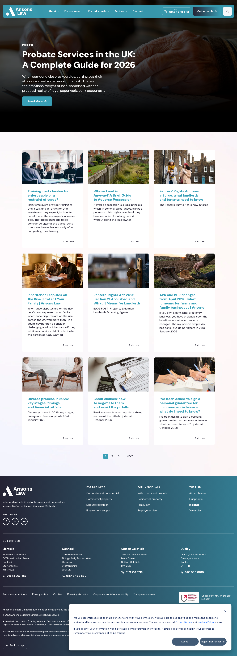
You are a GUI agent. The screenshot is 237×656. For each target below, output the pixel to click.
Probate (27, 45)
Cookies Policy (206, 622)
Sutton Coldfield (132, 549)
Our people (196, 499)
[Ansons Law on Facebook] (6, 521)
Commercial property (99, 499)
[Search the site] (227, 11)
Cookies (57, 594)
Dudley (185, 549)
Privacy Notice (184, 622)
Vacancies (195, 510)
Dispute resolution (97, 505)
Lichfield (8, 549)
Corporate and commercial (102, 493)
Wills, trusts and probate (152, 493)
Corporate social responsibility (111, 594)
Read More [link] (35, 101)
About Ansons (197, 493)
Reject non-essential (213, 641)
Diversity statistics (77, 594)
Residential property (150, 499)
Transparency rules (144, 594)
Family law (144, 505)
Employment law (147, 510)
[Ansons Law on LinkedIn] (15, 521)
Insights (194, 505)
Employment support (99, 510)
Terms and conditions (15, 594)
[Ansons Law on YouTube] (24, 521)
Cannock (68, 549)
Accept (185, 641)
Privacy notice (40, 594)
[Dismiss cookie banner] (225, 611)
